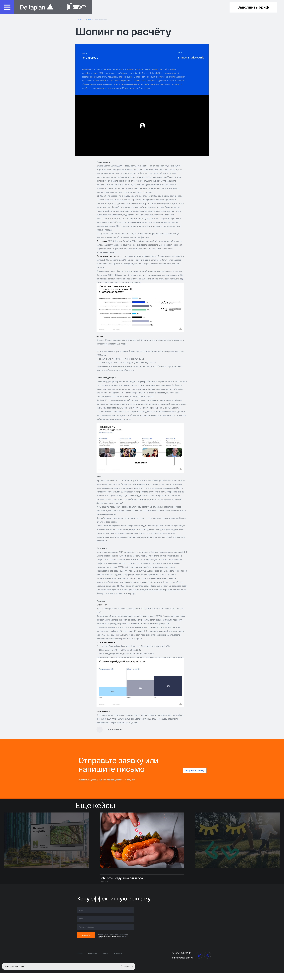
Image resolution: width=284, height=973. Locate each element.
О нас (80, 953)
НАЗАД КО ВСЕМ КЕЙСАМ (114, 729)
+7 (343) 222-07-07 (181, 953)
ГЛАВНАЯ (79, 19)
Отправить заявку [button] (194, 770)
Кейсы (105, 953)
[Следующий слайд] (189, 840)
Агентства (92, 953)
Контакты (118, 953)
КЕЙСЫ (88, 19)
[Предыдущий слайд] (94, 840)
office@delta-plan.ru (182, 957)
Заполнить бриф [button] (253, 7)
